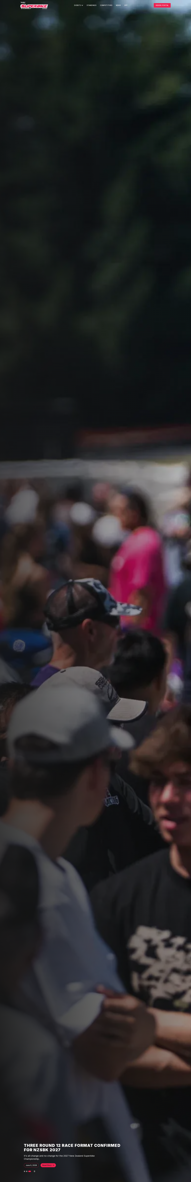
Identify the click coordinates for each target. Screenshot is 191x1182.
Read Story (47, 1165)
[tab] (24, 1171)
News (118, 5)
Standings (91, 5)
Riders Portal (162, 5)
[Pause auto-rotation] (34, 1171)
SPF (125, 5)
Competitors (106, 5)
